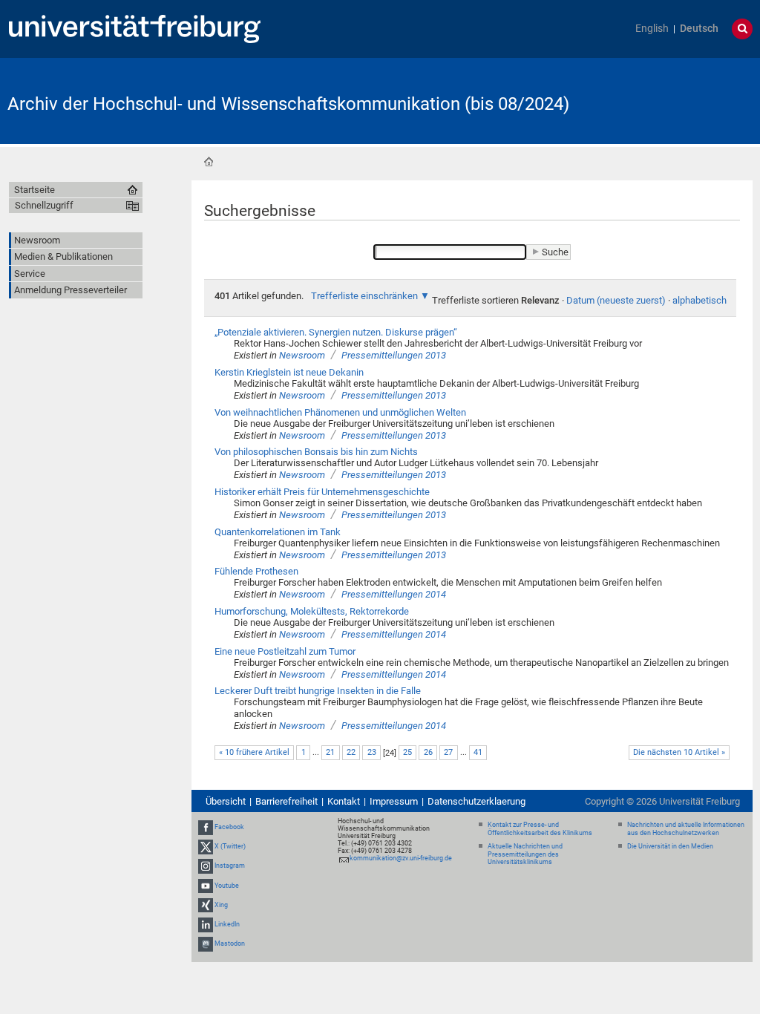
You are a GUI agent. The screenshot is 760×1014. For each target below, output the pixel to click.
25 (407, 752)
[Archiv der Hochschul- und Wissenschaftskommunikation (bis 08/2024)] (680, 100)
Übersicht (226, 801)
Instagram (229, 866)
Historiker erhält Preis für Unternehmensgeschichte (322, 491)
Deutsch (699, 28)
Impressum (394, 801)
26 (428, 752)
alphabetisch (699, 300)
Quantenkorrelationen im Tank (277, 531)
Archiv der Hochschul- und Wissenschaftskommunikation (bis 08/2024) (288, 104)
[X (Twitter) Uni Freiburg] (205, 846)
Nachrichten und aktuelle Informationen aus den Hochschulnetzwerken (685, 829)
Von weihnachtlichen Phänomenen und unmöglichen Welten (340, 412)
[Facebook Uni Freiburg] (205, 827)
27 (448, 752)
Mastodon (229, 943)
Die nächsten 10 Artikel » (679, 752)
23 (371, 752)
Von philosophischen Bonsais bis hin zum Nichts (316, 451)
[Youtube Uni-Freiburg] (205, 885)
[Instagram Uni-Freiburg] (205, 866)
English (652, 28)
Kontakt (343, 801)
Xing (221, 905)
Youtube (226, 885)
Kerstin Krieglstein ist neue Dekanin (289, 372)
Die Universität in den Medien (670, 846)
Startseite (208, 162)
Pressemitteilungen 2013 (393, 355)
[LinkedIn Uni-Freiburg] (205, 924)
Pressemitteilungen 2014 (393, 594)
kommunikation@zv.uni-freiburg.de (401, 858)
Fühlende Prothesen (256, 571)
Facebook (229, 827)
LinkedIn (227, 924)
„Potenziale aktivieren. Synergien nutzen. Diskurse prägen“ (335, 332)
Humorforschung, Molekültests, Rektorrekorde (311, 611)
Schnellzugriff (44, 205)
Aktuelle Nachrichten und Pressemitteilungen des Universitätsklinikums (525, 854)
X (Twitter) (230, 846)
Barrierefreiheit (286, 801)
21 (330, 752)
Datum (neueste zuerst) (616, 300)
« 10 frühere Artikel (254, 752)
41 (478, 752)
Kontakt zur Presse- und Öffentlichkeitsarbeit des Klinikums (540, 829)
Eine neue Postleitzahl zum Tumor (285, 651)
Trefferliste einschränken (364, 295)
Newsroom (302, 355)
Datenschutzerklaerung (476, 801)
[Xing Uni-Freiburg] (205, 905)
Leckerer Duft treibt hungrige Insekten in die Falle (317, 690)
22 (351, 752)
